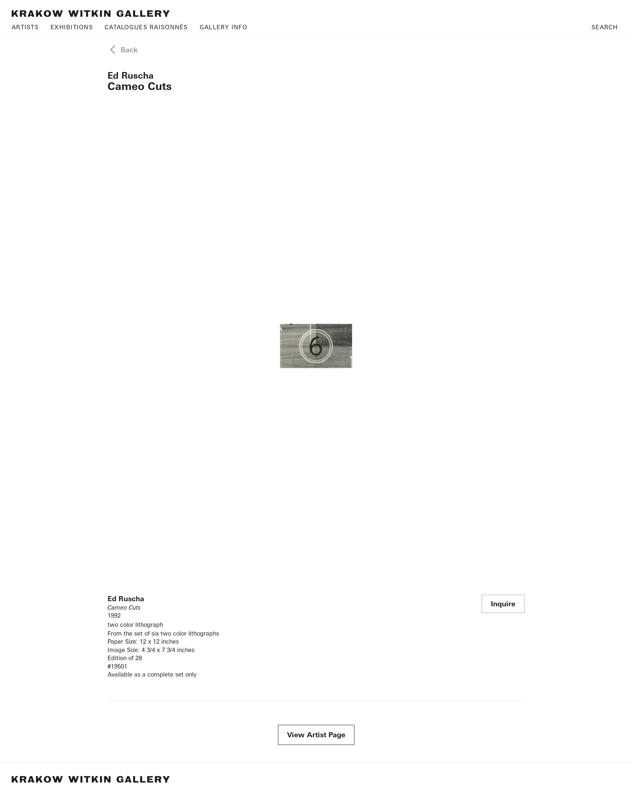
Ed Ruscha (131, 75)
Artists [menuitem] (25, 27)
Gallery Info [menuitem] (223, 27)
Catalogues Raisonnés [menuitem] (146, 27)
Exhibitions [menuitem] (71, 27)
